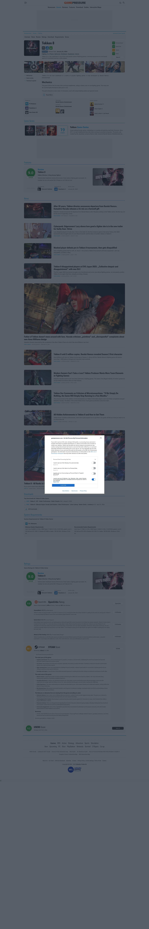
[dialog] (74, 464)
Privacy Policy (83, 490)
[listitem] (74, 459)
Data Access (74, 490)
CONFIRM (63, 485)
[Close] (101, 438)
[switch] (94, 463)
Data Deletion (65, 490)
